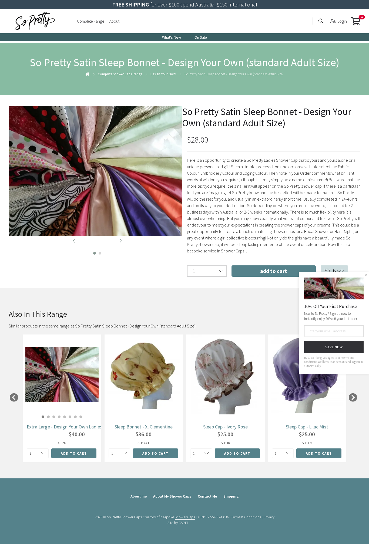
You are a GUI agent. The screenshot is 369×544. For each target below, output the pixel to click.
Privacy (268, 517)
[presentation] (74, 240)
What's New (171, 37)
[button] (92, 252)
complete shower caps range (120, 74)
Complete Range (90, 21)
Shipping (231, 496)
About (114, 21)
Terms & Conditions (246, 517)
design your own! (163, 74)
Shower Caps (185, 517)
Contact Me (207, 496)
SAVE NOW (334, 346)
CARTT (183, 522)
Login (342, 21)
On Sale (200, 37)
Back (338, 271)
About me (138, 496)
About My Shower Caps (172, 496)
